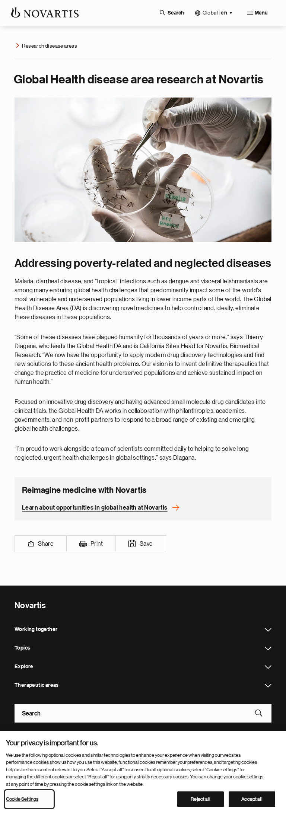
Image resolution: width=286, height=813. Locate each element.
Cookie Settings (22, 799)
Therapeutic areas (268, 685)
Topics (268, 648)
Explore (268, 667)
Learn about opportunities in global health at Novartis (95, 508)
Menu (261, 13)
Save (146, 544)
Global (215, 13)
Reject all (200, 799)
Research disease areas (49, 45)
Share (46, 544)
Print (96, 544)
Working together (268, 630)
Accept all (251, 799)
